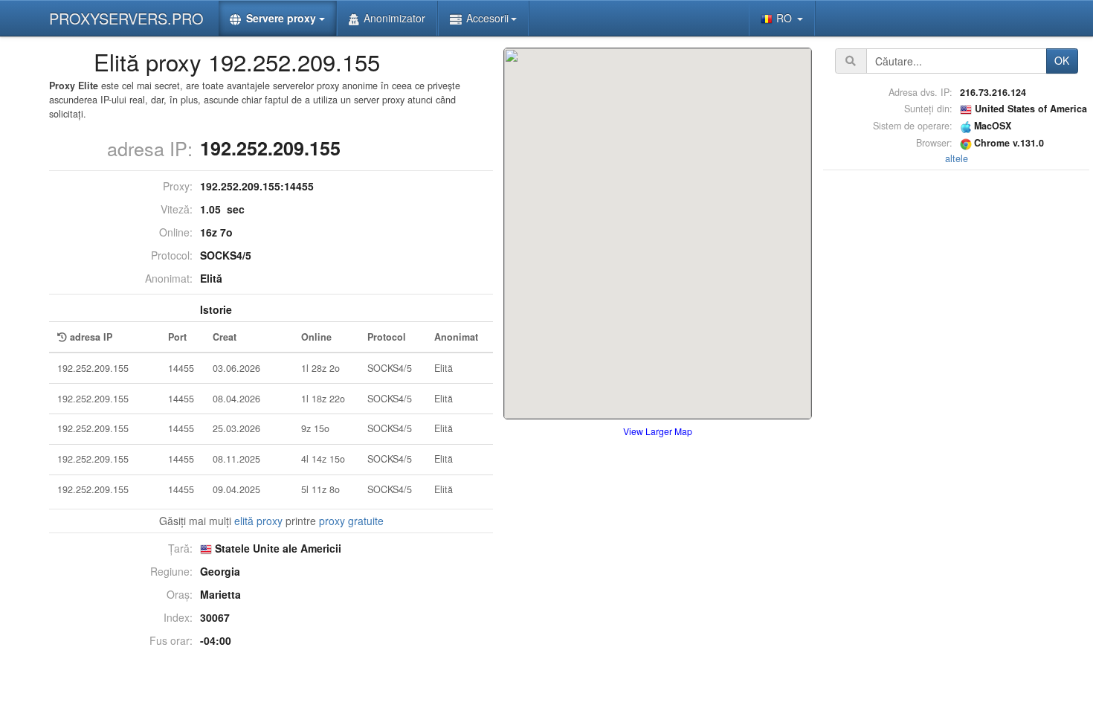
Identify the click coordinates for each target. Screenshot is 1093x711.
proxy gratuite (351, 520)
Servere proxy (281, 17)
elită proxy (258, 520)
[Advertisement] (956, 397)
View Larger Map (657, 431)
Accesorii (487, 17)
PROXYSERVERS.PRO (126, 18)
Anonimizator (394, 17)
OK (1061, 60)
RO (785, 17)
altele (956, 158)
